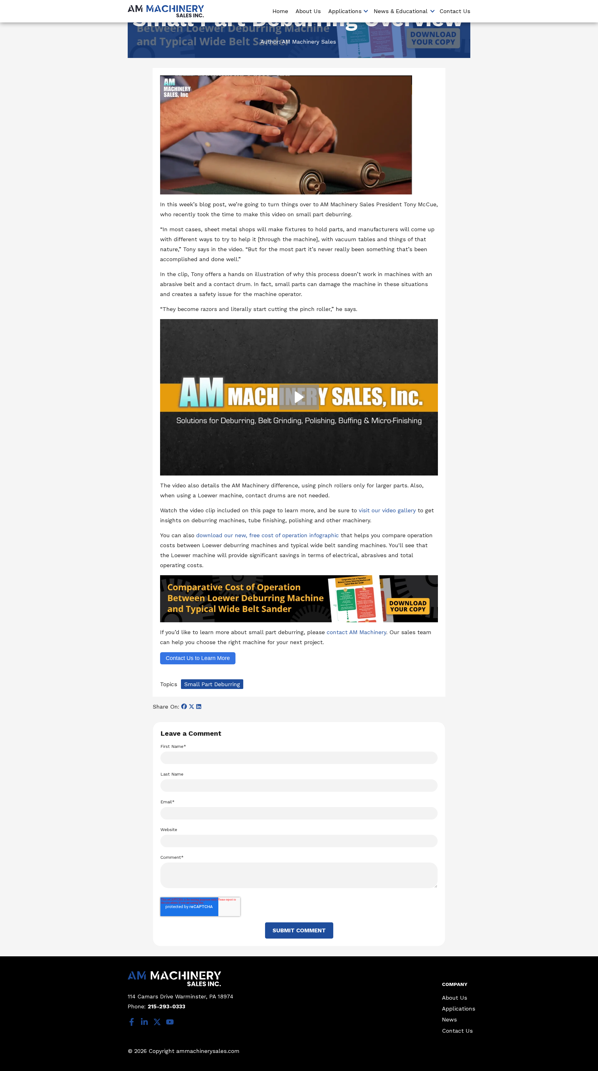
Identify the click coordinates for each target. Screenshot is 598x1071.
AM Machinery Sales (309, 41)
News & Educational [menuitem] (401, 11)
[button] (299, 397)
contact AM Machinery (356, 632)
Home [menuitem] (280, 11)
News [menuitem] (449, 1019)
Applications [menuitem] (345, 11)
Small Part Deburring (212, 684)
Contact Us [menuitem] (454, 11)
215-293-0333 (166, 1006)
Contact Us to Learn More (198, 658)
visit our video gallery (387, 510)
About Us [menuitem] (308, 11)
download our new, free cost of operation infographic (267, 535)
